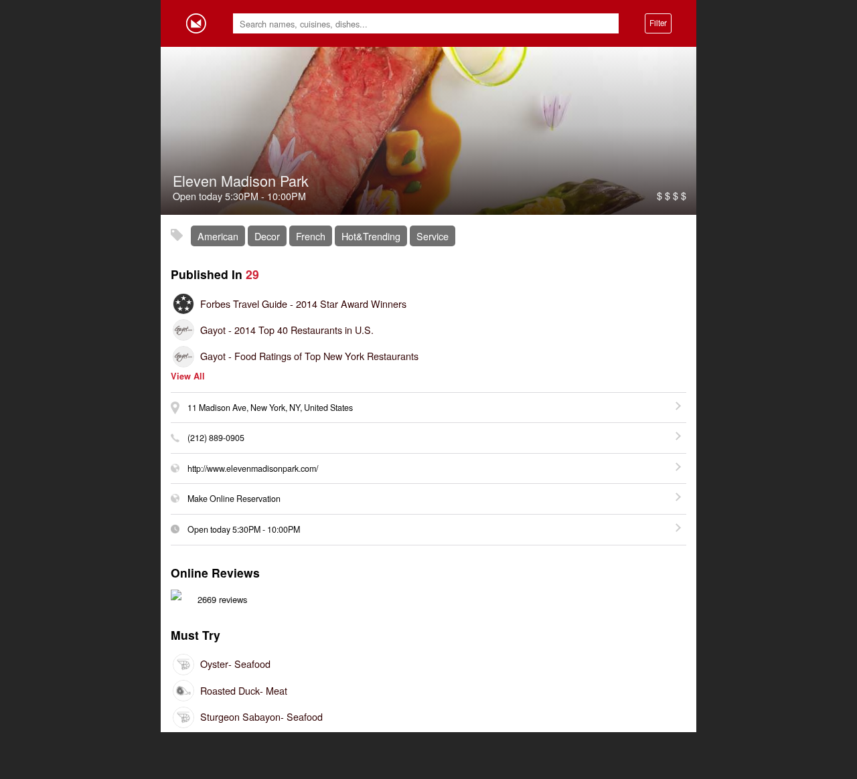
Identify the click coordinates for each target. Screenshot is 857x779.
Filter (658, 22)
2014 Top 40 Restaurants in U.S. (287, 330)
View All (188, 376)
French (310, 236)
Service (432, 236)
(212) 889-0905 (215, 438)
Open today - (243, 529)
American (218, 236)
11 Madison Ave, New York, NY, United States (270, 408)
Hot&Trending (370, 236)
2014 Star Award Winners (303, 303)
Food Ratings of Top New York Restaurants (309, 356)
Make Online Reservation (234, 499)
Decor (267, 236)
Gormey (196, 23)
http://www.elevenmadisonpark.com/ (252, 468)
